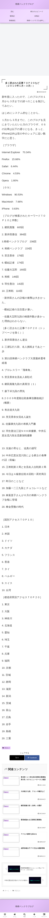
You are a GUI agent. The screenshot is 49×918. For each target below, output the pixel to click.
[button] (44, 523)
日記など (7, 748)
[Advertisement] (24, 50)
